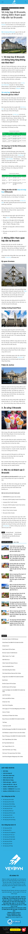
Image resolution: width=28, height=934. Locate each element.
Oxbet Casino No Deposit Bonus (10, 663)
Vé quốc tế (6, 929)
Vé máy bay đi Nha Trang (9, 806)
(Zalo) (18, 789)
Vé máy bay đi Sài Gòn (8, 801)
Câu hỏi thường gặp (13, 929)
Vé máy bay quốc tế (5, 9)
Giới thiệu (5, 771)
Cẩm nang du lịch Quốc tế (14, 7)
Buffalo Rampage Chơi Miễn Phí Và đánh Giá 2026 (14, 729)
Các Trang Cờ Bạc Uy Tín (8, 746)
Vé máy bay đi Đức (7, 841)
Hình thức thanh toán (8, 775)
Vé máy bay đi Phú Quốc (9, 813)
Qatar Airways (9, 158)
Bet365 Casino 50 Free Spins (9, 687)
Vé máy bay (22, 7)
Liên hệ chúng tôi (7, 773)
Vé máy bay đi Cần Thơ (8, 817)
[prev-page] (2, 629)
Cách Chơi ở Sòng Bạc (7, 705)
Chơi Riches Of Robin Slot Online (10, 715)
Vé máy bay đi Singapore (9, 832)
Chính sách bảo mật (8, 777)
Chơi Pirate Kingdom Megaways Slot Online (12, 756)
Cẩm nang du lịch (10, 5)
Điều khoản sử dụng (8, 780)
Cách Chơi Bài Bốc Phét (8, 666)
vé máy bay (15, 114)
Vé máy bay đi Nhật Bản (9, 837)
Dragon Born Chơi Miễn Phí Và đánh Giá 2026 (12, 676)
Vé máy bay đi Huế (7, 808)
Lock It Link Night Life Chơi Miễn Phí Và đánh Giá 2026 (13, 690)
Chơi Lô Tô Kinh (6, 712)
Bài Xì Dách (5, 680)
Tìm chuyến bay (6, 928)
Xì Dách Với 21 (5, 646)
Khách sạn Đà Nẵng (15, 928)
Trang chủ (3, 5)
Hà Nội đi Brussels (17, 534)
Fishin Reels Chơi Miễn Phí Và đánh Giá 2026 (12, 642)
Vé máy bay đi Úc (7, 830)
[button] (2, 2)
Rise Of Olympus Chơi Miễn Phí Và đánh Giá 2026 (14, 736)
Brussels (3, 24)
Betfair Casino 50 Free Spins (9, 683)
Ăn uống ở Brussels (9, 532)
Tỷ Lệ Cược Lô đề (6, 725)
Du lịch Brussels (18, 532)
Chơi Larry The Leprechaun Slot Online (11, 753)
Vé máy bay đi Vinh (7, 815)
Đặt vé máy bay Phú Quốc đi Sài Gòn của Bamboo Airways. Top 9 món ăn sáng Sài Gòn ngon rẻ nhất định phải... (18, 577)
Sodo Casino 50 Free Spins (8, 649)
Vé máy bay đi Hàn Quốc (9, 839)
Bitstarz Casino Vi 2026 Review (9, 652)
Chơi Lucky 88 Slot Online (8, 698)
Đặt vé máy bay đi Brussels (7, 534)
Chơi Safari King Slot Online (8, 669)
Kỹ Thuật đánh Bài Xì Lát (8, 742)
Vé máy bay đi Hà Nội (8, 799)
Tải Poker (4, 722)
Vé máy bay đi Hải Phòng (9, 819)
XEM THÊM (16, 542)
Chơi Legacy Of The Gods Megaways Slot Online (13, 708)
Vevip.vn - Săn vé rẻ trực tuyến (16, 932)
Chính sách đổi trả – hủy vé (10, 784)
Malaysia (18, 88)
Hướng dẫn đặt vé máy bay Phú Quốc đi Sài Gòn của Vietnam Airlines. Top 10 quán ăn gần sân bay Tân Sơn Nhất (18, 567)
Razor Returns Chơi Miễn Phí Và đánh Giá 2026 (13, 719)
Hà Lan (8, 217)
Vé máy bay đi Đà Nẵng (9, 804)
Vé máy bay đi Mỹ (7, 828)
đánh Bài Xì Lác (6, 659)
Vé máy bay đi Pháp (8, 846)
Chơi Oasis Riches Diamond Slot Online (11, 673)
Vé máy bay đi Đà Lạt (8, 810)
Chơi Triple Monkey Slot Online (9, 739)
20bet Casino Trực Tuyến (8, 656)
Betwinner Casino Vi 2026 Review (10, 639)
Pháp (25, 291)
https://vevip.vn (16, 912)
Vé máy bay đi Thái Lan (8, 834)
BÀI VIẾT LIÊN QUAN (7, 542)
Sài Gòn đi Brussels (6, 537)
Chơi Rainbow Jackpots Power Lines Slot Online (13, 732)
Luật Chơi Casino (6, 695)
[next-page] (5, 629)
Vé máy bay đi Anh (7, 843)
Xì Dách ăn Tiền (6, 701)
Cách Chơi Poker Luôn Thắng (9, 749)
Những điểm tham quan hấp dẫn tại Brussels (11, 536)
